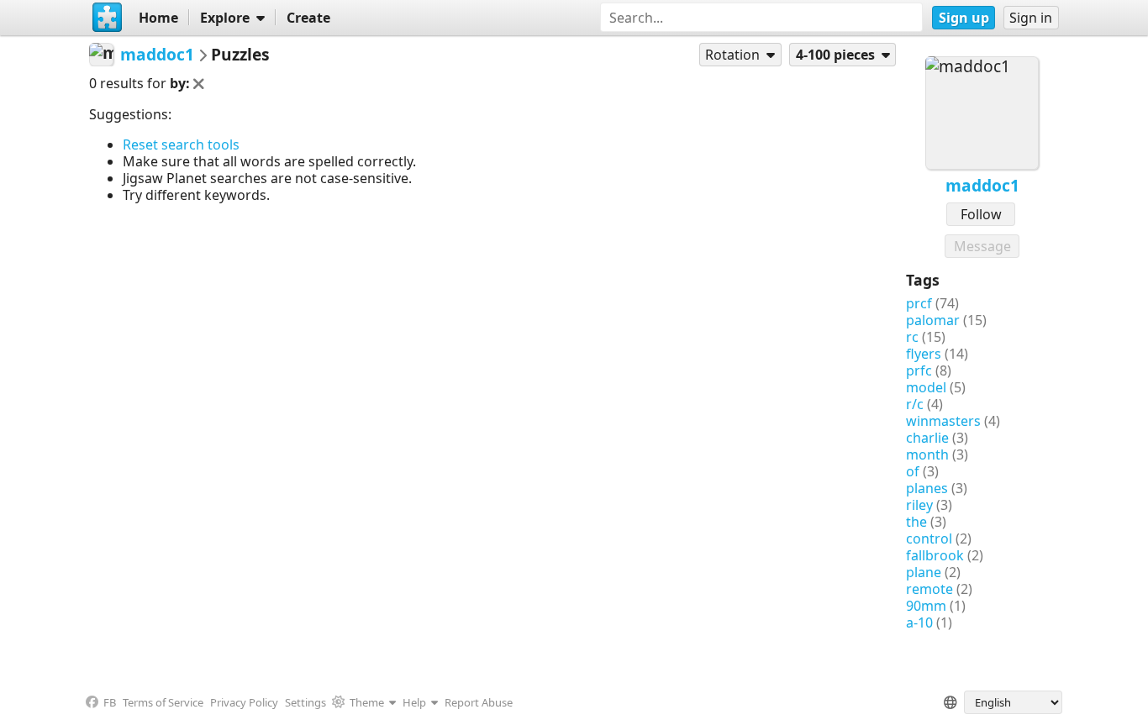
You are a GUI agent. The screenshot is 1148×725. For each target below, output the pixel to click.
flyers (923, 353)
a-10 (919, 622)
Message (982, 246)
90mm (926, 605)
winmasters (943, 421)
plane (923, 572)
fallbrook (935, 555)
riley (919, 505)
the (916, 521)
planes (927, 488)
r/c (915, 404)
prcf (919, 303)
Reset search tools (181, 144)
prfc (919, 370)
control (929, 538)
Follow (981, 214)
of (912, 471)
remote (929, 589)
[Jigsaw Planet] (106, 17)
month (927, 454)
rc (912, 337)
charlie (927, 437)
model (926, 387)
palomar (933, 320)
